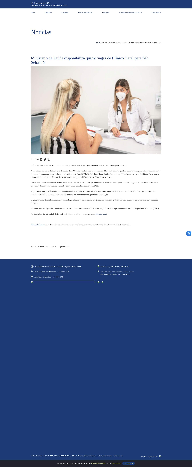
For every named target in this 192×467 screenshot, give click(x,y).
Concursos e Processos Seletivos (130, 13)
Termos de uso (116, 463)
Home (98, 42)
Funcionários (156, 13)
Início (33, 13)
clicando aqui (101, 214)
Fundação (48, 13)
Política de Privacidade (98, 463)
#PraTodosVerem (38, 225)
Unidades (65, 13)
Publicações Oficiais (85, 13)
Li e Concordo (128, 463)
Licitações (105, 13)
